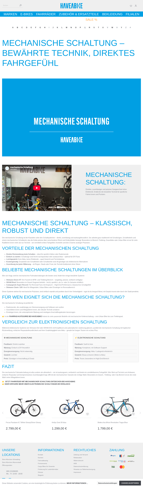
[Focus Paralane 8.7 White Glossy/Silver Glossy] (25, 407)
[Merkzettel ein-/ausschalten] (41, 414)
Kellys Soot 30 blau (59, 422)
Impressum (77, 472)
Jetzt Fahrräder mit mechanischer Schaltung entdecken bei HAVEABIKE (40, 381)
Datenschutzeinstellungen (107, 483)
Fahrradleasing (43, 460)
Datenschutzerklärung (81, 466)
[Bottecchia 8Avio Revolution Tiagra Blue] (117, 407)
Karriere (40, 457)
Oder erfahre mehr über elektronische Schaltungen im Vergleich (37, 384)
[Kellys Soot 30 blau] (71, 407)
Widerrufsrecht (78, 460)
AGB (75, 463)
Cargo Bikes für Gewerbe (46, 466)
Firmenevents (42, 463)
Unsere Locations (11, 452)
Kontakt (40, 455)
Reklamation (78, 457)
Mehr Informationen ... (77, 483)
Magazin (41, 475)
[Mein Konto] (135, 5)
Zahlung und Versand (81, 455)
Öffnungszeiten (7, 465)
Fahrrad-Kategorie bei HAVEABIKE (25, 316)
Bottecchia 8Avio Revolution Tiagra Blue (113, 422)
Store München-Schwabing (11, 459)
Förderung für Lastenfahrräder (48, 469)
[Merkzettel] (131, 6)
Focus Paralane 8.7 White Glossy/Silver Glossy (23, 422)
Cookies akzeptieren (130, 483)
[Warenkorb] (139, 5)
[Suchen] (20, 5)
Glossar (40, 472)
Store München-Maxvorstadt (11, 462)
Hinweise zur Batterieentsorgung (84, 469)
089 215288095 (12, 471)
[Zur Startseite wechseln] (71, 5)
